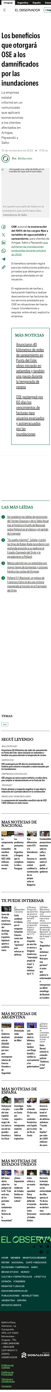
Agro (34, 1267)
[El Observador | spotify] (48, 1246)
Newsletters (30, 1295)
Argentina (8, 1300)
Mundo (25, 1272)
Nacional (18, 1262)
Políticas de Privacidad (7, 1373)
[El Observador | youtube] (48, 1241)
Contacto (6, 1386)
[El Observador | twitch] (48, 1252)
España (21, 1300)
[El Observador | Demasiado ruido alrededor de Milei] (19, 1026)
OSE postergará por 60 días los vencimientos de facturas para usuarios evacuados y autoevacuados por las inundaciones (25, 766)
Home (4, 1257)
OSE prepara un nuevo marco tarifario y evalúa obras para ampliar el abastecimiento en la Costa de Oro (24, 779)
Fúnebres (19, 1281)
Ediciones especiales (14, 1290)
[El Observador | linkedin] (41, 1246)
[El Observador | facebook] (36, 1241)
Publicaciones (10, 1295)
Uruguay (8, 2)
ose (5, 724)
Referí (5, 1262)
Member (15, 1257)
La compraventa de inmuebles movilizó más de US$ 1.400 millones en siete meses (24, 801)
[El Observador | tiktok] (34, 1246)
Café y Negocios (36, 1262)
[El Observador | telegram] (41, 1252)
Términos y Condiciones (8, 1380)
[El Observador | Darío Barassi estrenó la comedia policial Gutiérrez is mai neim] (45, 1041)
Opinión (6, 1281)
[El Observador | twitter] (30, 1241)
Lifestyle (40, 1276)
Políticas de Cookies (7, 1366)
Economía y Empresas (15, 1267)
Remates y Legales (12, 1286)
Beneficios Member (34, 1257)
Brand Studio (10, 1272)
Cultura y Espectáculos (16, 1276)
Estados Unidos (11, 1305)
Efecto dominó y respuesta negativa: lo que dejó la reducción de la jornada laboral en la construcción (23, 790)
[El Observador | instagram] (42, 1241)
